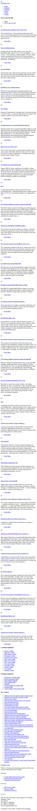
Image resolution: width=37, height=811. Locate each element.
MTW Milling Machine (11, 680)
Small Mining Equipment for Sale (9, 462)
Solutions (7, 9)
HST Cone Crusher (9, 659)
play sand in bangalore (10, 710)
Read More (7, 41)
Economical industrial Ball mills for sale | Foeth (13, 380)
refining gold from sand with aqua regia (15, 746)
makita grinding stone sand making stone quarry (17, 754)
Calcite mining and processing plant (14, 777)
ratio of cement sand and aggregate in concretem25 (18, 725)
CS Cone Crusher (9, 664)
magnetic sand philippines (11, 733)
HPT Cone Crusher (9, 660)
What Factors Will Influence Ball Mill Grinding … (13, 225)
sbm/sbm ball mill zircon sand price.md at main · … (14, 519)
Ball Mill (6, 684)
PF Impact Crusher (9, 656)
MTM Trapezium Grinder (11, 679)
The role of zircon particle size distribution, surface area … (16, 244)
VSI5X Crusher (8, 667)
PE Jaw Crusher (8, 651)
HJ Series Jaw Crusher (10, 657)
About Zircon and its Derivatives (9, 146)
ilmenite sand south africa (11, 704)
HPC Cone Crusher (9, 662)
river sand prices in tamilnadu (12, 731)
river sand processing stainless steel (14, 734)
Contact (6, 14)
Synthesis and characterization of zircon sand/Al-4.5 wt (14, 553)
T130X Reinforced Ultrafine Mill (13, 685)
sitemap (28, 808)
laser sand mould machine (11, 752)
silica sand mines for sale (11, 702)
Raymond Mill (8, 687)
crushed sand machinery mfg (12, 723)
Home (6, 6)
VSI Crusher (7, 669)
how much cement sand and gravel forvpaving (17, 708)
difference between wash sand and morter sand (17, 718)
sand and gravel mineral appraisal (13, 729)
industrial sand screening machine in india (16, 697)
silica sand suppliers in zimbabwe (13, 721)
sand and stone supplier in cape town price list (17, 700)
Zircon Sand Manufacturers (8, 48)
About (6, 13)
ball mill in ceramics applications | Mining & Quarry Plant (15, 499)
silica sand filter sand (10, 739)
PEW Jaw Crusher (9, 652)
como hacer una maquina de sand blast (15, 742)
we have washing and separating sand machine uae (18, 726)
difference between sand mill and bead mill (16, 715)
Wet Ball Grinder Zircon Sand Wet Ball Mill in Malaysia (15, 125)
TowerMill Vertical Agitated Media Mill (11, 165)
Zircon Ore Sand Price (6, 571)
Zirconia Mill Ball (5, 69)
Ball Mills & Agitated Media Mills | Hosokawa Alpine (14, 285)
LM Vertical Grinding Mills (12, 677)
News (2, 186)
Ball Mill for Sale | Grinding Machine (10, 87)
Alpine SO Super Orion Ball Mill (9, 481)
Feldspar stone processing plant (13, 778)
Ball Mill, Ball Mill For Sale (8, 318)
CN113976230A (5, 441)
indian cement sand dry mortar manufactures (16, 750)
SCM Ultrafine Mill (9, 682)
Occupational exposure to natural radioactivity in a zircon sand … (17, 339)
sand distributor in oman (11, 705)
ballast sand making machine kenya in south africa (18, 720)
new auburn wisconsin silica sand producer (16, 736)
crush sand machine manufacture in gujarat (16, 707)
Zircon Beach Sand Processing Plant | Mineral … (13, 301)
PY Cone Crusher (9, 665)
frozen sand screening (10, 699)
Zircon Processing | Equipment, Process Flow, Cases (14, 29)
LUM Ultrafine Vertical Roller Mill (14, 689)
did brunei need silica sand (11, 744)
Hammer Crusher (9, 670)
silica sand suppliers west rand (12, 741)
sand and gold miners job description (14, 713)
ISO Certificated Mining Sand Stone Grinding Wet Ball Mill (16, 204)
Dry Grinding (4, 108)
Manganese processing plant (12, 780)
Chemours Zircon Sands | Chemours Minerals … (13, 423)
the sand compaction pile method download (16, 737)
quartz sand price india (10, 712)
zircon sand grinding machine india (14, 757)
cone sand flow (8, 758)
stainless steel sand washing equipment (15, 716)
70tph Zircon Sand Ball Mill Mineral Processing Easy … (15, 533)
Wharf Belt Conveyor (10, 790)
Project (6, 11)
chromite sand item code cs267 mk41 (14, 755)
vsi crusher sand (8, 728)
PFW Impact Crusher (10, 654)
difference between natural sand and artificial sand (18, 696)
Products (6, 8)
